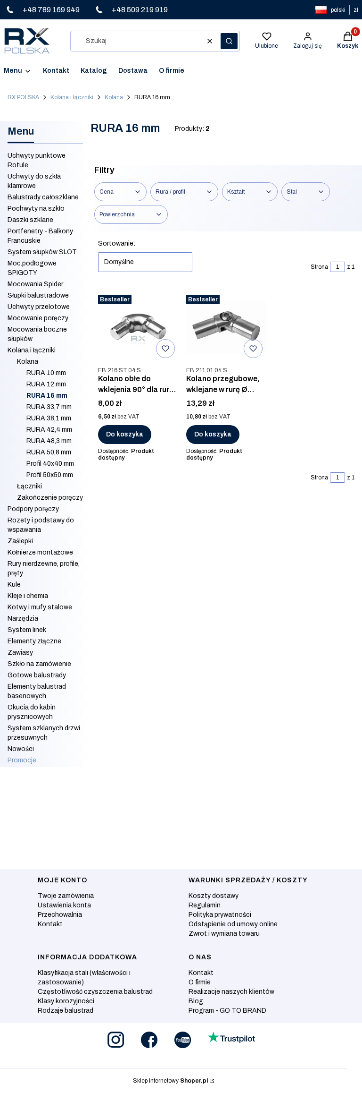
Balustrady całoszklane (43, 197)
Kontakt (50, 924)
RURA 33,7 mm (49, 406)
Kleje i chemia (28, 595)
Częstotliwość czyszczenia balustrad (95, 991)
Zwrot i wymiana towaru (224, 933)
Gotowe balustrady (37, 675)
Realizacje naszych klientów (231, 991)
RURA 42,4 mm (49, 429)
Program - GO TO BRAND (227, 1010)
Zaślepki (20, 541)
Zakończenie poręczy (50, 497)
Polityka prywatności (220, 914)
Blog (196, 1001)
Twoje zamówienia (66, 895)
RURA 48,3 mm (49, 440)
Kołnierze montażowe (40, 552)
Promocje (22, 760)
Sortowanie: (116, 243)
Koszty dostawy (214, 895)
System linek (27, 629)
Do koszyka (124, 434)
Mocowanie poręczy (38, 318)
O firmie (200, 982)
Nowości (21, 748)
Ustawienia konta (64, 905)
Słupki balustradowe (38, 295)
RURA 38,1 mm (48, 418)
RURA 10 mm (46, 372)
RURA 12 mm (46, 384)
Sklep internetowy (170, 1080)
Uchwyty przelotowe (39, 306)
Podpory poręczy (33, 508)
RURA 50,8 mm (48, 452)
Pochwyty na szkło (36, 208)
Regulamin (205, 905)
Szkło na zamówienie (39, 663)
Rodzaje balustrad (65, 1010)
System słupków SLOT (42, 252)
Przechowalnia (60, 914)
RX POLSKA (23, 97)
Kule (14, 584)
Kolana (114, 97)
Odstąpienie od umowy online (233, 924)
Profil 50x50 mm (49, 474)
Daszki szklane (30, 219)
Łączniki (29, 486)
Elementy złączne (34, 641)
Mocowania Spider (35, 284)
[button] (229, 41)
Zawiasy (20, 652)
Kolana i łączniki (71, 97)
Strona (319, 267)
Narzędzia (23, 618)
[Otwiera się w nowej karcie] (116, 1040)
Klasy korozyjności (66, 1001)
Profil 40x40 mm (50, 463)
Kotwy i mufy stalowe (40, 607)
